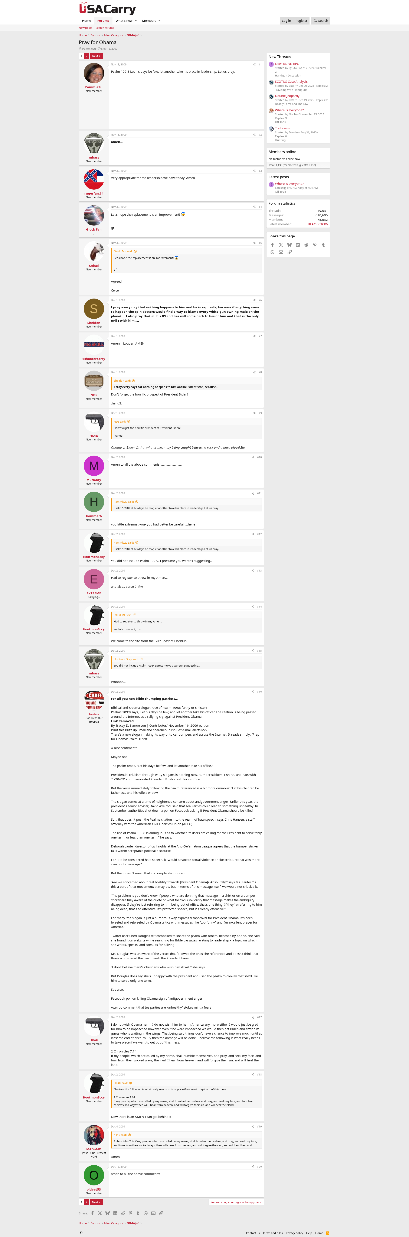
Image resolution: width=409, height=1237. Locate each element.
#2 (260, 134)
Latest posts (279, 176)
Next (95, 56)
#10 (259, 457)
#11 (259, 493)
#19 (259, 1126)
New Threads (280, 56)
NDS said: (120, 421)
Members (149, 20)
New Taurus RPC (287, 63)
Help (309, 1233)
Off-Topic (280, 122)
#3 (260, 171)
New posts (85, 28)
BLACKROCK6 (318, 224)
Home (86, 20)
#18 (259, 1074)
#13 (259, 570)
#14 (259, 606)
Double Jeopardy (287, 96)
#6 (260, 300)
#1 (260, 64)
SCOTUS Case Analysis (291, 81)
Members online (282, 151)
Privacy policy (294, 1233)
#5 (260, 243)
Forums (103, 20)
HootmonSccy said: (126, 659)
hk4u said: (120, 1135)
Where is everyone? (289, 110)
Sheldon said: (122, 381)
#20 (259, 1166)
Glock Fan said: (123, 251)
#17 (259, 1017)
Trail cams (282, 128)
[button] (136, 21)
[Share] (254, 64)
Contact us (253, 1233)
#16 (259, 691)
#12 (259, 534)
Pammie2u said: (124, 502)
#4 (260, 207)
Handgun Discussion (288, 75)
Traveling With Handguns (291, 90)
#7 (260, 336)
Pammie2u (89, 49)
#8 (260, 372)
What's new (124, 20)
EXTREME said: (123, 615)
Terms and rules (273, 1233)
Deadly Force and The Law (291, 104)
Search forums (105, 28)
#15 (259, 650)
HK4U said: (121, 1083)
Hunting (280, 140)
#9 (260, 413)
